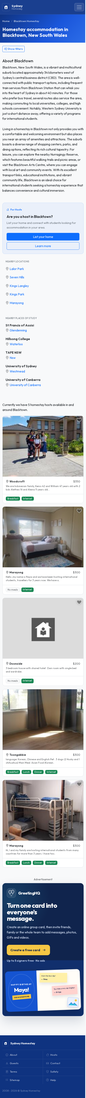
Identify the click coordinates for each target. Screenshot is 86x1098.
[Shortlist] (79, 420)
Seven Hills (17, 277)
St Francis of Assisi (20, 325)
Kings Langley (19, 286)
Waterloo (16, 344)
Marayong (17, 303)
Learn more (43, 246)
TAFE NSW (14, 352)
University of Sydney (21, 366)
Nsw (13, 358)
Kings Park (17, 294)
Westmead (17, 371)
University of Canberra (23, 380)
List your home (43, 237)
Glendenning (18, 330)
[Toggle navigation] (79, 7)
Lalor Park (17, 269)
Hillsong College (18, 339)
